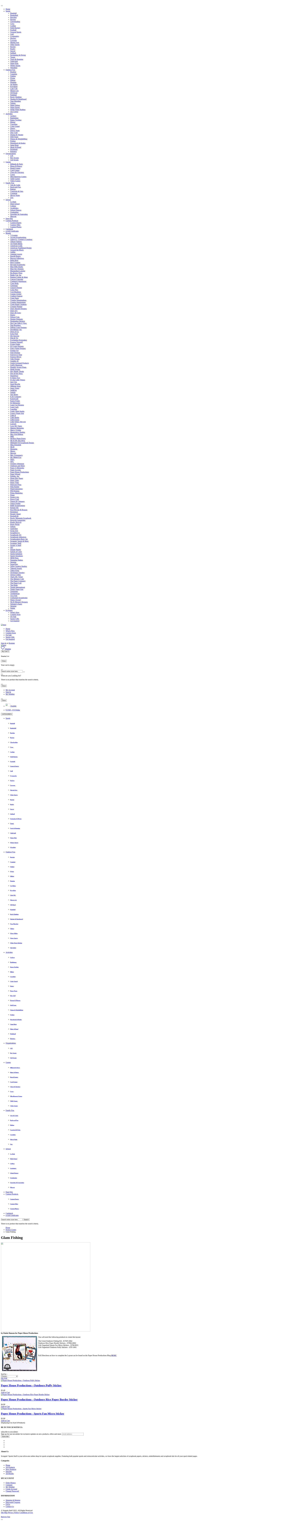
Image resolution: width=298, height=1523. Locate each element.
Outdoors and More (17, 466)
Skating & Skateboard (18, 99)
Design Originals (16, 319)
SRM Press (14, 558)
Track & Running (16, 59)
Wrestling (13, 68)
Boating (13, 72)
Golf (12, 34)
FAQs (8, 1504)
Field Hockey (15, 28)
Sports (8, 11)
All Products (10, 1467)
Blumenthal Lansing (17, 271)
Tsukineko (14, 591)
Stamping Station (16, 560)
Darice (12, 315)
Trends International (17, 587)
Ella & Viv (14, 338)
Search (26, 1219)
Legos (12, 175)
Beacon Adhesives (17, 258)
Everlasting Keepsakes (18, 340)
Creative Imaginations (18, 300)
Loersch (13, 424)
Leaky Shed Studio (17, 411)
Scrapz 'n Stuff (15, 545)
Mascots (13, 216)
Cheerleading (15, 22)
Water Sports (15, 107)
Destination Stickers (17, 321)
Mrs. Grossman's (16, 455)
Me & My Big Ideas (17, 441)
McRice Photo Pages (18, 439)
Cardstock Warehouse (18, 281)
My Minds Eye (15, 457)
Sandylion (14, 529)
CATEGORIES (7, 714)
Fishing (13, 76)
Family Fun (10, 183)
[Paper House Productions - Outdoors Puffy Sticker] (20, 1380)
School (8, 200)
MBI (12, 436)
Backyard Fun (15, 187)
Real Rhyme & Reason (18, 510)
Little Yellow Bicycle (18, 422)
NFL (12, 462)
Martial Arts (14, 43)
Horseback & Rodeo (17, 143)
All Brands (10, 1474)
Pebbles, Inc (14, 476)
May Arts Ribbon (16, 434)
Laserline (13, 409)
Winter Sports (15, 66)
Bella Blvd (14, 260)
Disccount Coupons (13, 1502)
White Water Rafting (17, 110)
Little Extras (14, 420)
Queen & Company (17, 501)
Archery (13, 116)
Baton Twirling (15, 120)
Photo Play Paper (16, 478)
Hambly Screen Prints (18, 367)
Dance (12, 128)
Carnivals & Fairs (16, 191)
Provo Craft (14, 499)
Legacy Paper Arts (17, 413)
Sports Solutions (16, 554)
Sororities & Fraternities (19, 214)
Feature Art (14, 351)
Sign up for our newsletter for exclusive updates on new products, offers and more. (31, 1434)
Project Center (11, 1230)
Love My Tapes (16, 426)
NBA (12, 459)
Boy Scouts (14, 158)
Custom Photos (15, 227)
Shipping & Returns (13, 1500)
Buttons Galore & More (19, 277)
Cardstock (9, 229)
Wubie (12, 608)
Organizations (11, 154)
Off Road (13, 93)
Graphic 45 (14, 361)
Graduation (14, 212)
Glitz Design (15, 359)
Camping (13, 74)
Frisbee (13, 141)
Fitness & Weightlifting (18, 139)
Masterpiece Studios (17, 432)
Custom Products (12, 221)
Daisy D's (13, 311)
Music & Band (15, 147)
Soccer (12, 51)
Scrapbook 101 (15, 535)
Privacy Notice (13, 1513)
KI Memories (15, 403)
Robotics (13, 151)
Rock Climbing (16, 97)
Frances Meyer (15, 357)
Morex (12, 451)
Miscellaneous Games (18, 177)
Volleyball (14, 61)
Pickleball (13, 149)
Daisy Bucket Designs (18, 309)
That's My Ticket (16, 577)
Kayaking (13, 87)
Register (12, 643)
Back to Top (5, 1517)
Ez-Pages (9, 610)
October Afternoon (17, 464)
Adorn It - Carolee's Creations (21, 239)
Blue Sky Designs (17, 269)
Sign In (3, 643)
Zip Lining (14, 112)
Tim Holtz (14, 585)
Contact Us (10, 1507)
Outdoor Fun (10, 70)
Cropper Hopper (16, 307)
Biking (12, 122)
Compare (9, 1485)
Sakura (12, 527)
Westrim (13, 606)
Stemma (13, 562)
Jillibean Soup (15, 386)
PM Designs (14, 491)
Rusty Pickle (15, 524)
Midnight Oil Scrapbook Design (22, 443)
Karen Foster (15, 401)
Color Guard (15, 126)
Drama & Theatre (16, 135)
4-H (11, 156)
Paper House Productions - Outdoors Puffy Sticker (31, 1385)
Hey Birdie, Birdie (17, 371)
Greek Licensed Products (19, 363)
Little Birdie (14, 418)
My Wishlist (10, 1487)
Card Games (14, 170)
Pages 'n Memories (17, 468)
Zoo (11, 198)
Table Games (15, 179)
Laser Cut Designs (17, 405)
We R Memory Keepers (19, 602)
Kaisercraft (14, 399)
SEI (11, 547)
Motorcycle (14, 91)
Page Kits (9, 219)
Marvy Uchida (15, 430)
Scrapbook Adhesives (18, 537)
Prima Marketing (16, 493)
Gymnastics (14, 36)
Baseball (13, 13)
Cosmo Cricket (15, 294)
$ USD (13, 710)
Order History (11, 1483)
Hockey (13, 38)
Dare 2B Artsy (15, 313)
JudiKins (13, 390)
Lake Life (13, 89)
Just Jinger (14, 395)
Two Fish (13, 596)
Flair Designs (15, 353)
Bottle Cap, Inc (15, 275)
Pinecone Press (15, 485)
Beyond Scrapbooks (17, 265)
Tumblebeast (15, 594)
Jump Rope (14, 145)
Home (8, 9)
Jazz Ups (13, 382)
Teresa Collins (15, 575)
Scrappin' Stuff (15, 543)
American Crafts (16, 246)
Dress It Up (14, 332)
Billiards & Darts (16, 164)
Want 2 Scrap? (15, 600)
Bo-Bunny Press (16, 273)
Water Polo (14, 63)
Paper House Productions (19, 472)
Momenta (13, 449)
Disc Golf (13, 133)
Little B (13, 415)
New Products (11, 1469)
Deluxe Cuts (14, 317)
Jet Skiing (13, 84)
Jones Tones (14, 388)
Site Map (4, 1513)
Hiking (12, 80)
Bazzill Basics (15, 256)
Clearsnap (14, 286)
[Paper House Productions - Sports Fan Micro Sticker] (21, 1409)
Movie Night (15, 195)
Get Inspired (14, 621)
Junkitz (12, 392)
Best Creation (15, 263)
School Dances (15, 210)
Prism (12, 495)
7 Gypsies (14, 235)
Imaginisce (14, 376)
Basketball (14, 15)
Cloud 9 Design (16, 288)
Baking (13, 189)
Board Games (15, 168)
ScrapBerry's (15, 533)
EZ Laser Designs (17, 346)
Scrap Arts (14, 531)
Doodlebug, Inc (16, 330)
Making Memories (17, 428)
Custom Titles (15, 225)
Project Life (14, 497)
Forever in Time (16, 355)
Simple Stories (15, 550)
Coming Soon (15, 615)
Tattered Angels (16, 568)
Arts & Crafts (15, 185)
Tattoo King (14, 571)
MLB (12, 447)
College (13, 206)
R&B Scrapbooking (17, 506)
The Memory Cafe (17, 579)
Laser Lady (14, 407)
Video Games (15, 181)
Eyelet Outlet (15, 344)
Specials (9, 1471)
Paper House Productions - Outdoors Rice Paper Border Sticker (39, 1399)
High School (15, 204)
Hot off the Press (16, 374)
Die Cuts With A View (18, 323)
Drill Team (14, 137)
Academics (14, 208)
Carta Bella (14, 283)
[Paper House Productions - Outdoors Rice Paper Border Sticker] (25, 1395)
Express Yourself (16, 342)
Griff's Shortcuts (16, 365)
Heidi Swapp (15, 369)
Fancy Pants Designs (18, 348)
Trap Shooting (15, 101)
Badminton (14, 118)
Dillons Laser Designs (18, 327)
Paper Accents (15, 470)
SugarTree (14, 564)
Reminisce (14, 512)
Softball (13, 53)
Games (8, 162)
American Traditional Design (21, 248)
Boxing (13, 19)
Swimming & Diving (18, 55)
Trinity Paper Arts (16, 589)
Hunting (13, 82)
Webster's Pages (16, 604)
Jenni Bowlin (15, 384)
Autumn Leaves (16, 254)
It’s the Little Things (17, 380)
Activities (9, 114)
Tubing (12, 103)
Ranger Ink (14, 508)
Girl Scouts (14, 160)
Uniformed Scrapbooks (18, 598)
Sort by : (4, 1374)
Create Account (11, 1489)
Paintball (13, 95)
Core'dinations (15, 292)
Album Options (16, 242)
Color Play (14, 290)
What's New (14, 612)
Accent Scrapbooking (18, 237)
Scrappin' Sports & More (19, 541)
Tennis (12, 57)
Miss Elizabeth (15, 445)
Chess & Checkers (17, 172)
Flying (12, 78)
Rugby (12, 49)
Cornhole (13, 193)
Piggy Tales (14, 480)
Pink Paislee (14, 487)
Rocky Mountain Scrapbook (20, 518)
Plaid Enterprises (16, 489)
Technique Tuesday (17, 573)
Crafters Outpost (16, 296)
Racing (12, 47)
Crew (12, 24)
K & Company (15, 397)
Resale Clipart (15, 514)
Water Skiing (15, 105)
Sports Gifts (14, 619)
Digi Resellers (15, 325)
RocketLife (14, 516)
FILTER (4, 1378)
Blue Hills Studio (16, 267)
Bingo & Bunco (16, 166)
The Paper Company (17, 581)
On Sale (13, 617)
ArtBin (12, 252)
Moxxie (13, 453)
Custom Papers (15, 223)
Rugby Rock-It (15, 522)
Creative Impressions (18, 302)
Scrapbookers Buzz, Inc (19, 539)
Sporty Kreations (16, 556)
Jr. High (13, 202)
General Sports (15, 32)
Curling (13, 26)
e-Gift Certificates (12, 231)
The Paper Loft (15, 583)
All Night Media (16, 244)
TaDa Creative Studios (18, 566)
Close (4, 661)
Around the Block (17, 250)
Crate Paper (14, 298)
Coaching (13, 124)
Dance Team (15, 131)
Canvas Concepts (16, 279)
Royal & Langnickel (17, 520)
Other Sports (15, 45)
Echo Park (14, 334)
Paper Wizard (15, 474)
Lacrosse (13, 40)
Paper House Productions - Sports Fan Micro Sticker (32, 1413)
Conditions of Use (26, 1513)
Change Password (12, 1491)
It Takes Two (15, 378)
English (13, 706)
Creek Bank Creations (18, 304)
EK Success (14, 336)
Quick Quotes (15, 503)
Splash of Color (16, 552)
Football (13, 30)
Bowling (13, 17)
